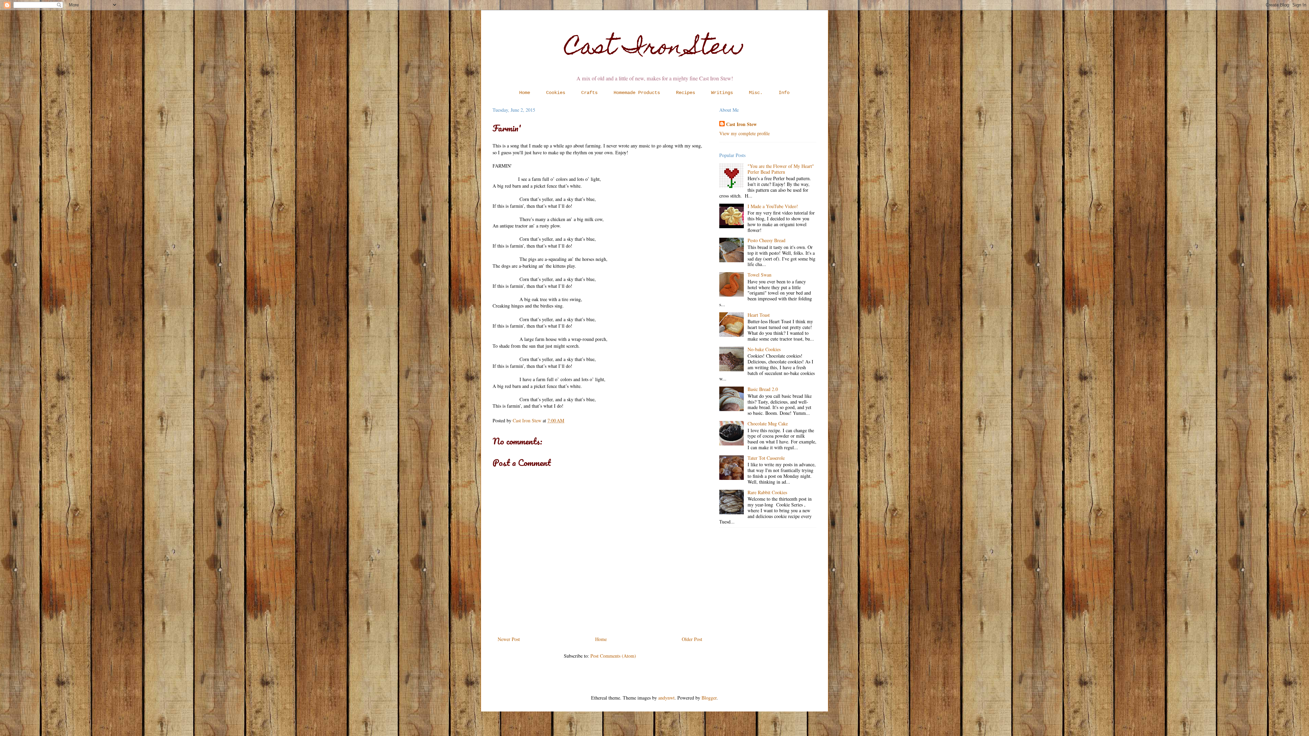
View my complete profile (744, 133)
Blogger (709, 697)
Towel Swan (759, 274)
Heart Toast (759, 315)
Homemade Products (637, 92)
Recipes (685, 92)
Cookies (555, 92)
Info (784, 92)
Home (524, 92)
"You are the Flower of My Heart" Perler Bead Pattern (781, 169)
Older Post (692, 639)
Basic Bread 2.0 (763, 389)
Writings (722, 92)
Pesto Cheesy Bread (766, 240)
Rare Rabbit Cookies (767, 492)
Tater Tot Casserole (766, 458)
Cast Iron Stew (654, 49)
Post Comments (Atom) (613, 656)
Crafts (589, 92)
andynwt (666, 697)
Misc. (756, 92)
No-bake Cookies (764, 349)
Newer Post (509, 639)
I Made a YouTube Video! (773, 206)
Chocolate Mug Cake (768, 423)
